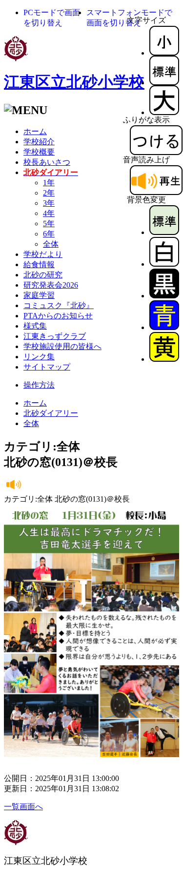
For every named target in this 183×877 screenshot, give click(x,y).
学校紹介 (39, 141)
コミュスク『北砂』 (58, 305)
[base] (164, 232)
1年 (49, 182)
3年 (49, 203)
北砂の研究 (42, 275)
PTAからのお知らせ (58, 316)
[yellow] (164, 359)
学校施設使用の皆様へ (62, 346)
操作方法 (39, 385)
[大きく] (164, 112)
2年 (49, 193)
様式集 (35, 326)
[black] (164, 296)
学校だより (42, 254)
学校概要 (39, 152)
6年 (49, 234)
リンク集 (39, 356)
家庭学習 (39, 295)
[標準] (164, 82)
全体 (51, 244)
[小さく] (164, 53)
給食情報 (39, 264)
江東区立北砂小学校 (74, 82)
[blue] (164, 327)
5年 (49, 223)
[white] (164, 264)
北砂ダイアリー (50, 413)
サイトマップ (46, 367)
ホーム (35, 131)
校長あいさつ (46, 162)
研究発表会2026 (50, 285)
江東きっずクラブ (54, 336)
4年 (49, 213)
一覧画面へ (23, 806)
